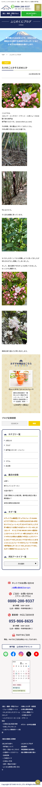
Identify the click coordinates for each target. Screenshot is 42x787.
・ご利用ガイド (7, 758)
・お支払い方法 (7, 761)
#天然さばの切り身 (26, 521)
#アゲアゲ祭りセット (11, 521)
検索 (34, 423)
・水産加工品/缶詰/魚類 (9, 724)
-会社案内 (24, 746)
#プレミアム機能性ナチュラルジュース (17, 518)
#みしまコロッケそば (19, 539)
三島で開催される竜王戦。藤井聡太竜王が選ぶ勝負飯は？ (20, 496)
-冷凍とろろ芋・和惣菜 (28, 706)
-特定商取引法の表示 (27, 749)
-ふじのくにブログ (27, 744)
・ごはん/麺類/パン (27, 712)
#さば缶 (35, 542)
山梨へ (6, 481)
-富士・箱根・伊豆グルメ (10, 706)
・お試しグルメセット (9, 727)
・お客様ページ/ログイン (10, 752)
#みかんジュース (25, 542)
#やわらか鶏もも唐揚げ (14, 536)
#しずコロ (20, 524)
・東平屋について (7, 746)
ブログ (8, 445)
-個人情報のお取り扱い (28, 752)
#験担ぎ (12, 549)
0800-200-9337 (22, 6)
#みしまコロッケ (27, 545)
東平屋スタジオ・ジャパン (15, 450)
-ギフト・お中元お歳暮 (28, 724)
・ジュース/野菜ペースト (10, 709)
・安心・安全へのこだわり (10, 749)
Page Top (37, 782)
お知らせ (9, 440)
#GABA (34, 518)
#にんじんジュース (21, 549)
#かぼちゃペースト (25, 527)
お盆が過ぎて (8, 490)
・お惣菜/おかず (26, 715)
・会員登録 (5, 755)
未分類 (8, 466)
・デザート (24, 718)
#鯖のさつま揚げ (12, 527)
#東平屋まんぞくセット (12, 545)
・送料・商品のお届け (9, 764)
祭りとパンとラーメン (12, 486)
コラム (8, 461)
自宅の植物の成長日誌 (12, 503)
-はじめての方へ (7, 744)
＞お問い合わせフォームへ (21, 587)
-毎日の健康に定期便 (9, 739)
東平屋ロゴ (6, 7)
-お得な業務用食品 (27, 709)
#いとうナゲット (17, 533)
